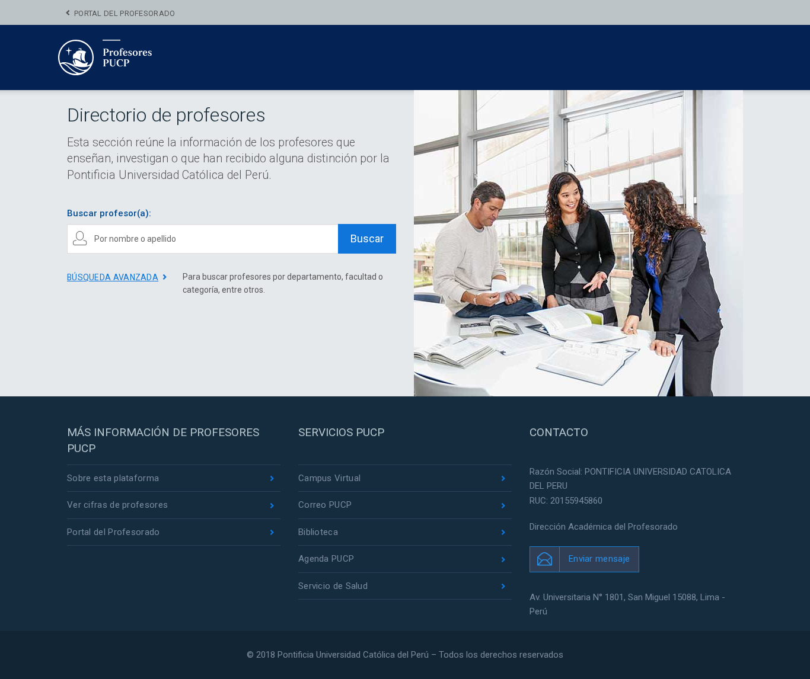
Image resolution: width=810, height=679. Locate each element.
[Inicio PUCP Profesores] (140, 57)
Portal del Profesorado (125, 13)
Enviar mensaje (599, 558)
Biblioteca (318, 532)
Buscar (367, 238)
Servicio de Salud (333, 586)
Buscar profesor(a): (109, 213)
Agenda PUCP (326, 558)
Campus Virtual (329, 478)
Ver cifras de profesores (117, 504)
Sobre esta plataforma (113, 478)
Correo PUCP (325, 504)
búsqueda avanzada (112, 277)
